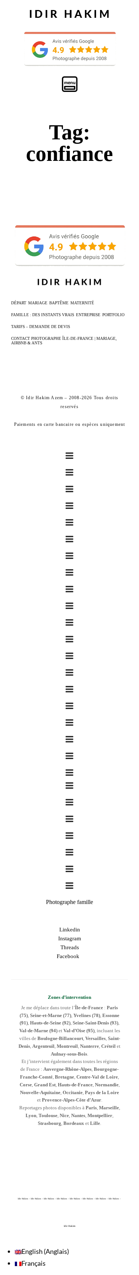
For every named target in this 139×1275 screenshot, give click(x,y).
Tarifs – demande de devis (40, 326)
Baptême (59, 303)
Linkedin (69, 930)
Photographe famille (69, 902)
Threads (69, 947)
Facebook (69, 956)
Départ (18, 303)
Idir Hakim (69, 1226)
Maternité (82, 303)
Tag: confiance (69, 143)
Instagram (69, 938)
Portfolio (113, 314)
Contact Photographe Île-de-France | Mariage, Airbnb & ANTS (64, 340)
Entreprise (88, 314)
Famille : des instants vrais (42, 314)
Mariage (37, 303)
